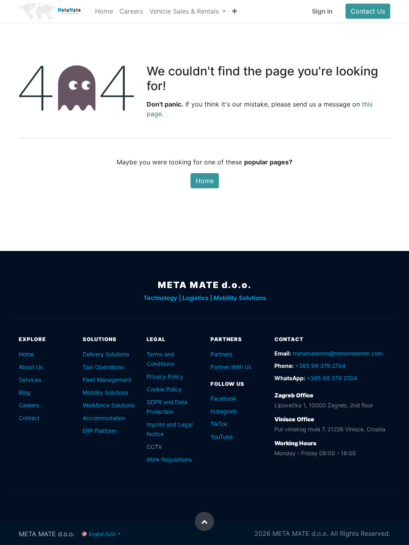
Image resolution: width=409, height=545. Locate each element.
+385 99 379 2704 (320, 365)
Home (205, 181)
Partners (221, 354)
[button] (234, 11)
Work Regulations (169, 459)
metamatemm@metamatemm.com (338, 353)
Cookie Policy (164, 389)
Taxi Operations (103, 366)
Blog (24, 392)
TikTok (219, 424)
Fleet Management (107, 379)
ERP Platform (100, 430)
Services (30, 379)
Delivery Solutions (106, 354)
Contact (29, 418)
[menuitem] (104, 11)
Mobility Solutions (105, 392)
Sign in (322, 11)
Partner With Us (230, 366)
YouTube (221, 436)
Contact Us (368, 11)
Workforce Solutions (109, 405)
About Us (31, 366)
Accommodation (104, 418)
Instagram (223, 411)
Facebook (223, 398)
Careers (29, 405)
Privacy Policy (165, 376)
